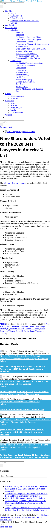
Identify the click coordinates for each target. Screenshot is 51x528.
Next (10, 127)
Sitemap (3, 517)
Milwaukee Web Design (32, 517)
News (42, 329)
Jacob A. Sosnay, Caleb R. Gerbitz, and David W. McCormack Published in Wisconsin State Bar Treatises (25, 420)
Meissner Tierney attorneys (15, 183)
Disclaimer (45, 515)
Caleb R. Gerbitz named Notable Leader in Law (19, 401)
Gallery (3, 361)
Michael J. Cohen (32, 329)
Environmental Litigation (17, 326)
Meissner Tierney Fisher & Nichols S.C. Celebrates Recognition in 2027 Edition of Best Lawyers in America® (24, 357)
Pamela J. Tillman (7, 331)
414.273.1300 (6, 520)
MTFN (3, 324)
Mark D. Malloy (17, 329)
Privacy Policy (14, 517)
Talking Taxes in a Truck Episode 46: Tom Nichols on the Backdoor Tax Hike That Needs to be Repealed (24, 446)
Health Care (34, 326)
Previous (3, 127)
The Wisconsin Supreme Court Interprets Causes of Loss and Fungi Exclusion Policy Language (24, 382)
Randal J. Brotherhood (25, 331)
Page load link (6, 527)
